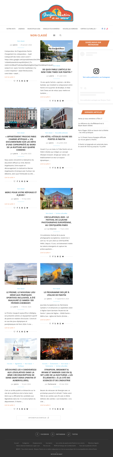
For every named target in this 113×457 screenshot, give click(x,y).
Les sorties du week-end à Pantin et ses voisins (70, 443)
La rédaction (51, 229)
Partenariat (52, 384)
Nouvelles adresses (70, 29)
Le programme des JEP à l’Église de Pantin (56, 293)
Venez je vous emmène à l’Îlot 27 (90, 119)
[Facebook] (102, 29)
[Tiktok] (107, 29)
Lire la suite (9, 77)
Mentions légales (93, 443)
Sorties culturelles (88, 29)
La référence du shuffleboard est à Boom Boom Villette (91, 124)
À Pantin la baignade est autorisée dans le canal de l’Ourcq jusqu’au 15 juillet (93, 145)
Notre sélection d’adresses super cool (28, 446)
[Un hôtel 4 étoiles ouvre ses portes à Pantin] (56, 118)
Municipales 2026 (33, 29)
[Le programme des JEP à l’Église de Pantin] (56, 274)
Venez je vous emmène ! (51, 29)
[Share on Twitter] (19, 81)
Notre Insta (11, 29)
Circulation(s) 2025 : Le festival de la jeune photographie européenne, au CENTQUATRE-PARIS (56, 221)
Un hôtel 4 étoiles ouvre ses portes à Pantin (56, 137)
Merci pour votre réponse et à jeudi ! (21, 193)
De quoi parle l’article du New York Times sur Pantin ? (56, 70)
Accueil (16, 443)
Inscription (49, 443)
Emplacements (37, 443)
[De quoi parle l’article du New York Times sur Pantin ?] (56, 51)
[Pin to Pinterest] (22, 81)
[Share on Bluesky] (27, 81)
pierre (15, 45)
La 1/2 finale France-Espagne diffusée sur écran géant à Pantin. (92, 138)
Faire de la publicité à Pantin (88, 446)
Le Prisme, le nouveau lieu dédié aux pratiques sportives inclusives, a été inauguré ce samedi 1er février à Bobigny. (20, 297)
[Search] (60, 35)
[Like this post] (14, 81)
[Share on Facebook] (17, 81)
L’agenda (21, 29)
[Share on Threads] (24, 81)
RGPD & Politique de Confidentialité (65, 446)
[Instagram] (104, 29)
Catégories (25, 443)
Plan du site (46, 446)
